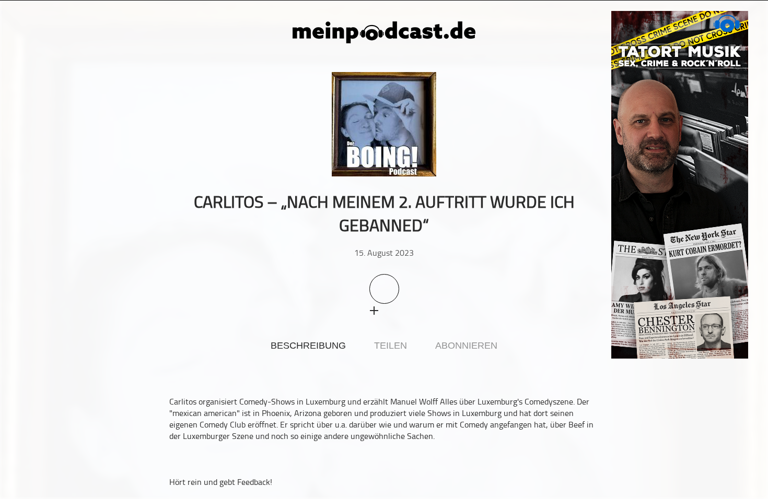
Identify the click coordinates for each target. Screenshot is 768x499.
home (26, 44)
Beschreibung (308, 345)
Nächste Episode (591, 201)
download (394, 310)
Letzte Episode (177, 201)
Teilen (390, 345)
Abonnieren (466, 345)
